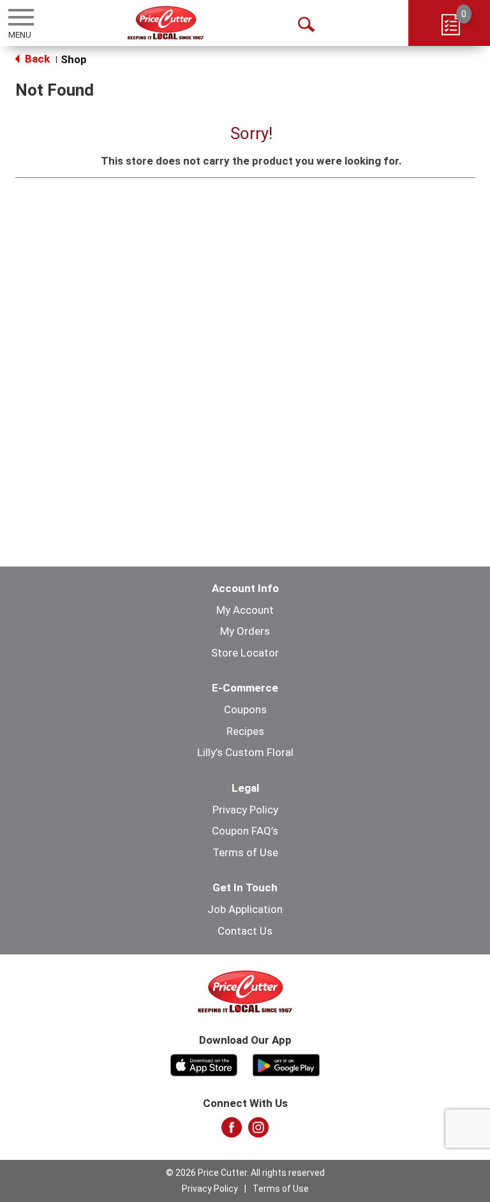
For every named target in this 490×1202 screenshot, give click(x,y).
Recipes (245, 731)
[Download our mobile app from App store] (203, 1063)
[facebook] (231, 1131)
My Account (245, 610)
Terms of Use (245, 852)
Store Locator (245, 652)
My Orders (245, 631)
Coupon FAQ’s (245, 830)
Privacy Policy (245, 809)
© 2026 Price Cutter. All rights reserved (245, 1173)
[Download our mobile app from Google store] (286, 1063)
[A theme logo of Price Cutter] (165, 22)
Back (36, 58)
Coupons (245, 709)
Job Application (245, 909)
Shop (74, 59)
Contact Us (245, 930)
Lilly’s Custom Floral (245, 752)
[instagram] (258, 1131)
